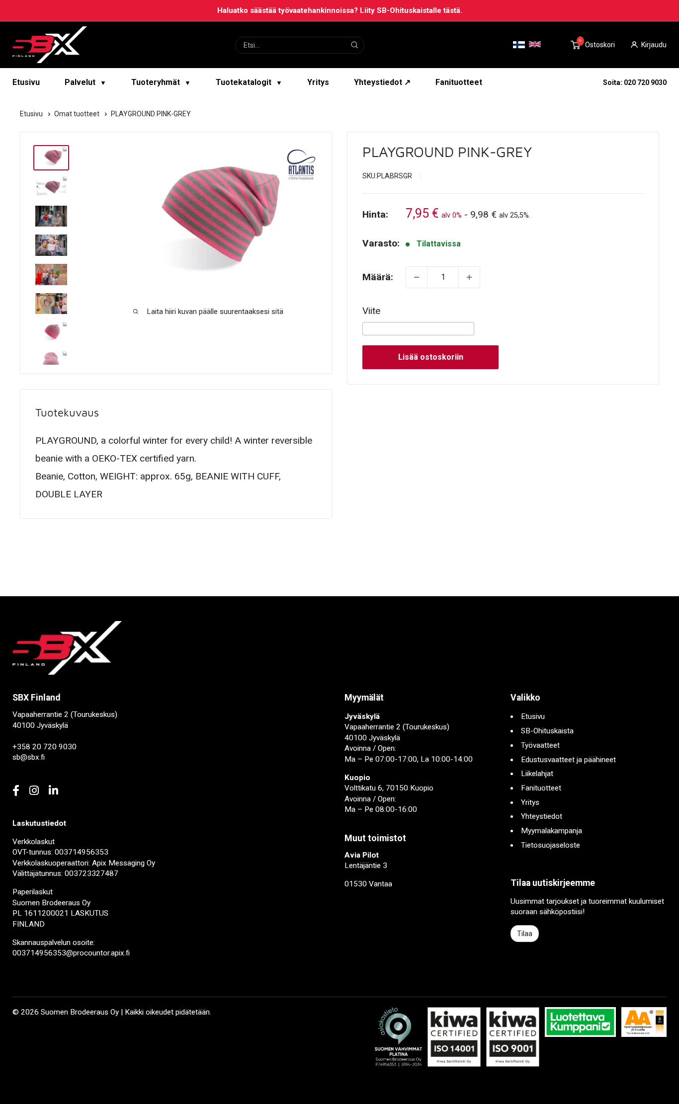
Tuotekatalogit (249, 82)
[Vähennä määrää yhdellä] (416, 277)
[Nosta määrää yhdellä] (469, 277)
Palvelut (85, 82)
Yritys (318, 82)
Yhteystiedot (541, 816)
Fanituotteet (458, 82)
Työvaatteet (540, 745)
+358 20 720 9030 (44, 746)
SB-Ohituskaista (547, 730)
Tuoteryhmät (161, 82)
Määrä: (377, 277)
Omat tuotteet (77, 114)
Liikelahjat (537, 773)
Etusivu (26, 82)
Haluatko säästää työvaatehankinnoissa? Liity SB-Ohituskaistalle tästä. (339, 10)
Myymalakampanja (551, 830)
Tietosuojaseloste (550, 845)
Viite (371, 310)
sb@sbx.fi (28, 757)
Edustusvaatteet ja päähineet (568, 759)
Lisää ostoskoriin (430, 357)
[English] (535, 44)
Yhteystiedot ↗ (382, 82)
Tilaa (524, 934)
